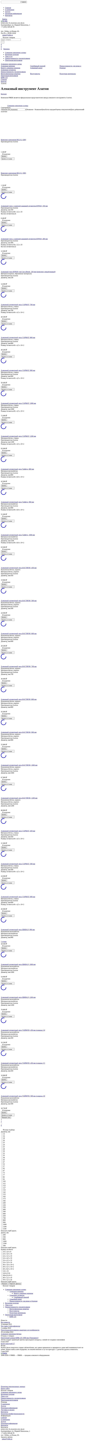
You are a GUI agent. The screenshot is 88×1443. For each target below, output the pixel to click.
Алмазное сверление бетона (11, 1334)
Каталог (4, 94)
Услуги (7, 12)
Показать (5, 1284)
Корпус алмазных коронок (10, 68)
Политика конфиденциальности (12, 1414)
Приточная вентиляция (13, 60)
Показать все (6, 1117)
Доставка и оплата (7, 1410)
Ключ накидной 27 (8, 1344)
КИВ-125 (4, 78)
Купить (4, 156)
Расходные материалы (68, 74)
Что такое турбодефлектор (10, 1326)
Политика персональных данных (13, 1386)
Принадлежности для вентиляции (17, 58)
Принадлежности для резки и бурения (23, 1301)
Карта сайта (5, 1388)
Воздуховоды (35, 74)
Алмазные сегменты (8, 70)
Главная (8, 8)
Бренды (3, 81)
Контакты (8, 15)
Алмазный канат (36, 68)
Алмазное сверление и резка (15, 52)
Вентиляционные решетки (10, 74)
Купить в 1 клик (7, 159)
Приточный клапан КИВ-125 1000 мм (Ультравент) (19, 1338)
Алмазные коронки (8, 66)
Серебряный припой (37, 66)
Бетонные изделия (12, 54)
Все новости (5, 1322)
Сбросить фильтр (15, 1284)
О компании (9, 10)
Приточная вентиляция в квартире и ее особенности (20, 1330)
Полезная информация (13, 13)
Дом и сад (8, 56)
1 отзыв (3, 941)
